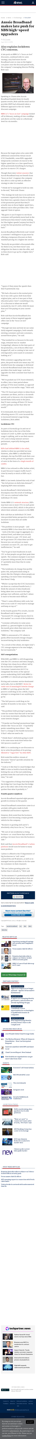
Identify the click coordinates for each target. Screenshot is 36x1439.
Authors (31, 1401)
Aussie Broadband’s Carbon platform (18, 845)
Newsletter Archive (21, 1403)
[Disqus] (18, 1217)
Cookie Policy (6, 1436)
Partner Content (11, 981)
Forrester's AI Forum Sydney (23, 1068)
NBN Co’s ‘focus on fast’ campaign (15, 114)
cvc (21, 926)
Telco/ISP (27, 18)
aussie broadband (12, 926)
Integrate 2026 (18, 1090)
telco (29, 926)
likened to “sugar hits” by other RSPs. (16, 753)
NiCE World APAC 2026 (21, 1075)
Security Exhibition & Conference (20, 1098)
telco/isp (4, 930)
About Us (12, 1401)
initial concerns (22, 173)
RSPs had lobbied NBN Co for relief (15, 448)
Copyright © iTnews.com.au (8, 920)
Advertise (12, 1403)
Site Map (30, 1403)
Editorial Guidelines (22, 1401)
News (9, 18)
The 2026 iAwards (19, 1083)
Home (3, 18)
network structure (21, 502)
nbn (25, 926)
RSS (18, 1406)
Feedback (5, 1403)
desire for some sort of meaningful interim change (17, 685)
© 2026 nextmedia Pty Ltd (22, 1410)
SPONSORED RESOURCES (12, 1029)
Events (6, 1063)
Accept (30, 1422)
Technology (18, 18)
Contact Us (6, 1401)
